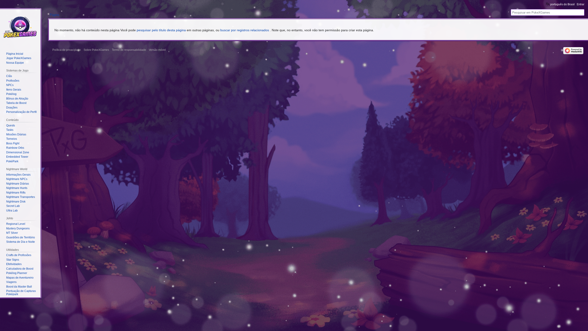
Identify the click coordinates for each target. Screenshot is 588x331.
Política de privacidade (66, 49)
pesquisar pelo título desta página (161, 30)
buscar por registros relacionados (244, 30)
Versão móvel (157, 49)
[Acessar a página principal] (20, 27)
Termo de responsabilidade (129, 49)
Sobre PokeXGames (96, 49)
